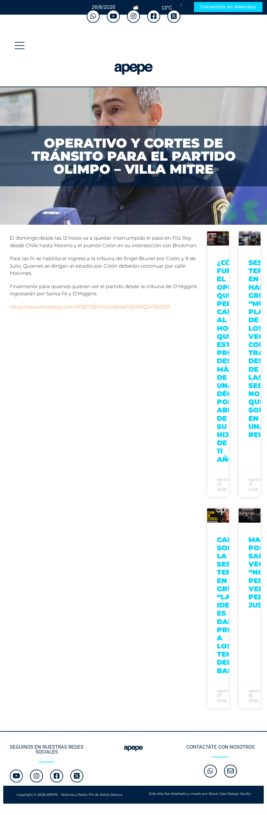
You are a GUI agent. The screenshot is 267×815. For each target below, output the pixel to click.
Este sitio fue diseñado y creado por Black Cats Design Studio (200, 794)
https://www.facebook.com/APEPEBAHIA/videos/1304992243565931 (90, 307)
